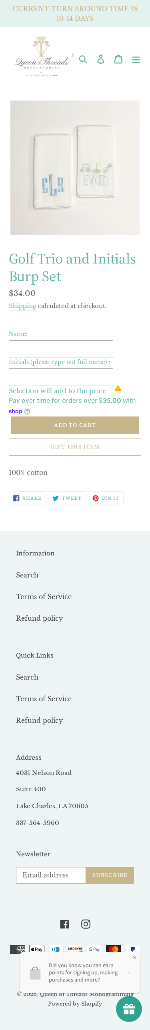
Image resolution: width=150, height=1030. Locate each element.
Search (27, 575)
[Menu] (136, 58)
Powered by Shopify (75, 1003)
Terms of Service (44, 597)
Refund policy (39, 618)
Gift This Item (75, 447)
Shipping (22, 306)
